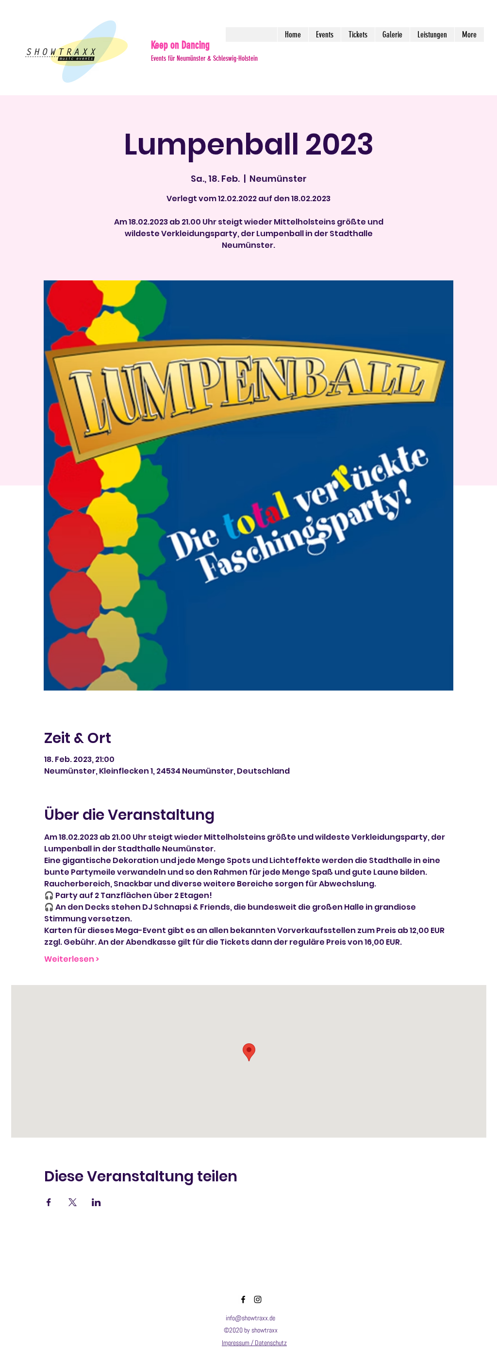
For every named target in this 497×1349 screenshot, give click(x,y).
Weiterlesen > (71, 959)
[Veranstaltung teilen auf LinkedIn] (96, 1202)
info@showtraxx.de (250, 1318)
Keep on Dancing (180, 45)
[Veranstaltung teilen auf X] (72, 1202)
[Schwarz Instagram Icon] (258, 1299)
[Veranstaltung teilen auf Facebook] (48, 1202)
